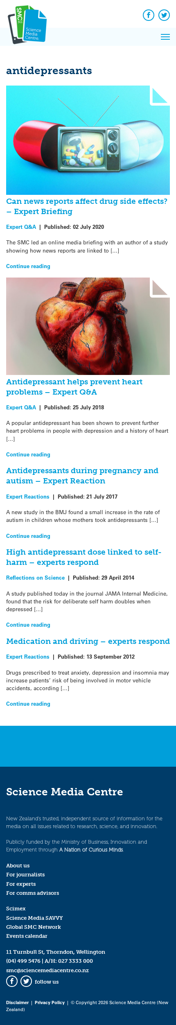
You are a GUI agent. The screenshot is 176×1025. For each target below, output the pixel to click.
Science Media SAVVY (34, 918)
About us (17, 865)
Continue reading (28, 265)
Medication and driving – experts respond (88, 641)
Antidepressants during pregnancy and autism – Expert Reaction (82, 475)
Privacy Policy (50, 1002)
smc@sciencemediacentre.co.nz (47, 970)
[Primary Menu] (165, 37)
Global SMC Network (33, 927)
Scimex (16, 908)
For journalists (25, 874)
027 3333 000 (75, 961)
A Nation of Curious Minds (91, 850)
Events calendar (26, 936)
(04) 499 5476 (23, 961)
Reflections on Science (35, 577)
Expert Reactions (28, 496)
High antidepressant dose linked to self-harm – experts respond (84, 557)
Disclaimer (17, 1002)
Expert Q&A (21, 226)
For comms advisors (32, 893)
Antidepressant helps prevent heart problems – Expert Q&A (74, 387)
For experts (21, 884)
